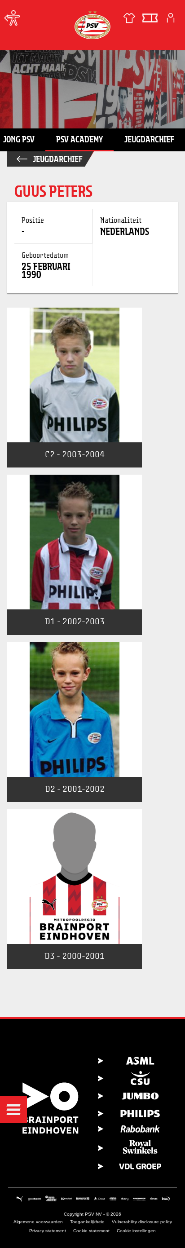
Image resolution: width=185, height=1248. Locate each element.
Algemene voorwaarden (38, 1221)
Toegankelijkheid (87, 1221)
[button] (13, 1109)
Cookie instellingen (136, 1230)
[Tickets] (150, 18)
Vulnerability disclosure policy (142, 1221)
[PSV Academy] (9, 18)
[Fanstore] (129, 18)
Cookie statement (91, 1230)
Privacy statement (47, 1230)
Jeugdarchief (149, 139)
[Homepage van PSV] (92, 24)
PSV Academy (79, 139)
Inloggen (171, 18)
